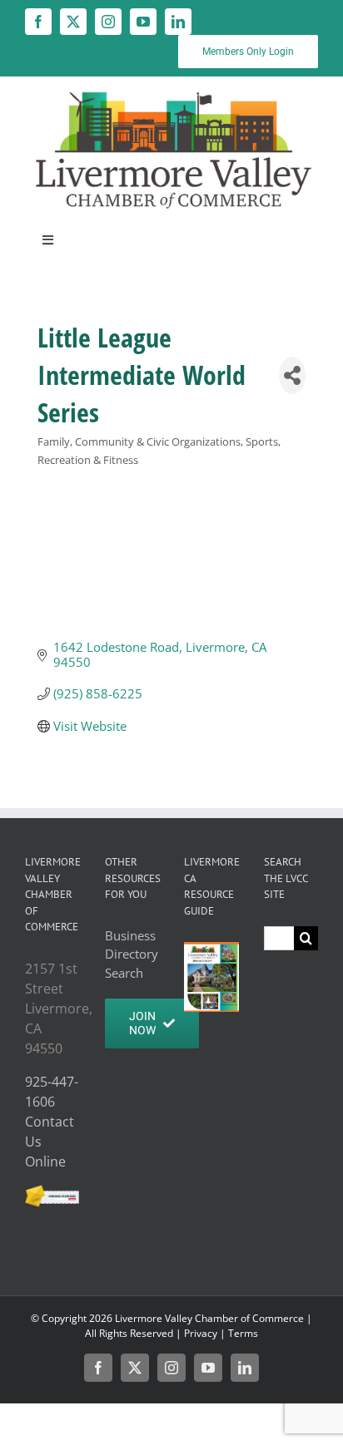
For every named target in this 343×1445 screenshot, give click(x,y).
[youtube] (143, 21)
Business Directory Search (131, 954)
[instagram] (108, 21)
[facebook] (38, 21)
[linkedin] (178, 21)
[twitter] (73, 21)
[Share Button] (292, 375)
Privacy (200, 1333)
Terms (243, 1333)
